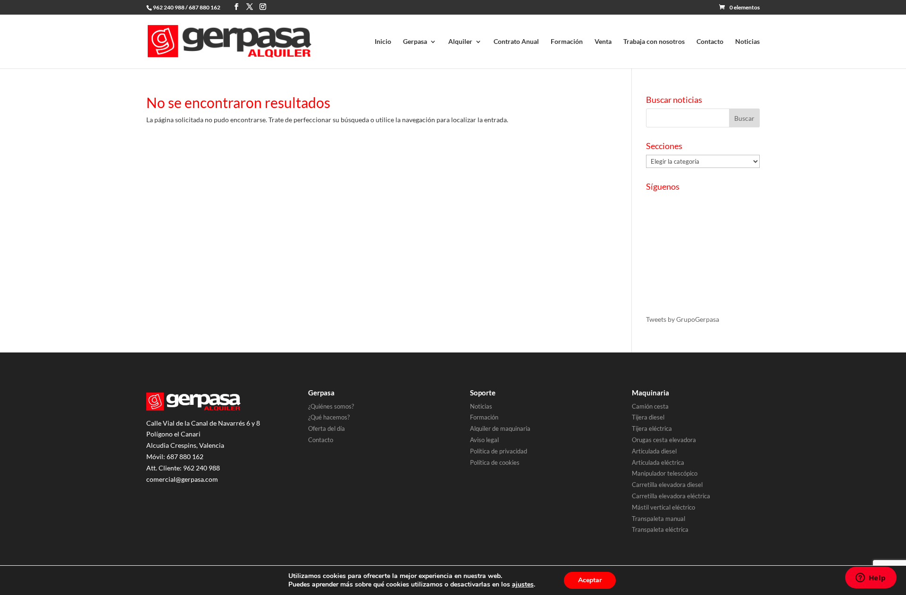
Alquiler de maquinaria (500, 428)
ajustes (523, 584)
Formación (567, 41)
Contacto (709, 41)
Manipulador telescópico (664, 473)
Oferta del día (326, 428)
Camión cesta (650, 406)
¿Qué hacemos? (329, 417)
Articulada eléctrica (658, 462)
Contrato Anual (516, 41)
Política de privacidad (498, 451)
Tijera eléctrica (652, 428)
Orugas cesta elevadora (664, 440)
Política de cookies (495, 462)
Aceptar (590, 580)
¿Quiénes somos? (331, 406)
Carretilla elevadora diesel (667, 484)
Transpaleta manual (658, 518)
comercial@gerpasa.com (182, 479)
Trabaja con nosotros (654, 41)
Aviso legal (484, 440)
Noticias (747, 41)
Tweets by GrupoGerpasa (682, 319)
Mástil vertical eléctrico (663, 507)
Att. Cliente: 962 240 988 (183, 468)
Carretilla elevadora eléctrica (671, 496)
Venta (603, 41)
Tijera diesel (648, 417)
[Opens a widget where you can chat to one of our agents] (871, 578)
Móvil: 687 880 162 (174, 457)
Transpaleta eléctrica (660, 529)
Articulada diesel (654, 451)
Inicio (383, 41)
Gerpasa (415, 41)
